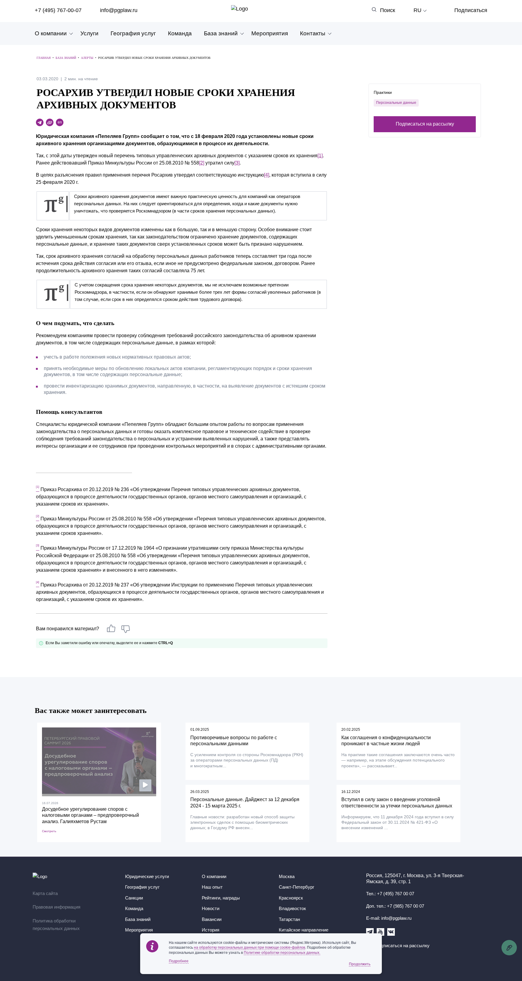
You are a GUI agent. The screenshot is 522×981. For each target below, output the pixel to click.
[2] (201, 162)
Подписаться (470, 10)
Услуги (89, 33)
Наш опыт (212, 887)
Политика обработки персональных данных (56, 924)
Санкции (134, 897)
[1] (320, 155)
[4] (266, 174)
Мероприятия (269, 33)
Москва (287, 876)
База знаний (221, 33)
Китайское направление (303, 929)
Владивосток (292, 908)
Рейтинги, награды (221, 897)
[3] (237, 162)
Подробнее (178, 961)
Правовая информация (56, 906)
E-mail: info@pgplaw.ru (388, 918)
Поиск (387, 10)
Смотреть (49, 831)
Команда (180, 33)
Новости (210, 908)
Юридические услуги (147, 876)
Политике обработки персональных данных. (282, 953)
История (210, 929)
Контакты (312, 33)
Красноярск (291, 897)
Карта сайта (45, 893)
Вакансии (211, 919)
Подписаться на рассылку (425, 123)
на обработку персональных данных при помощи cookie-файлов (249, 947)
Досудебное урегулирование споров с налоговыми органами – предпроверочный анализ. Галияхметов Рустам (90, 815)
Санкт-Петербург (296, 887)
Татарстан (289, 919)
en (60, 122)
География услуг (133, 33)
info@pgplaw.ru (118, 10)
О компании (51, 33)
